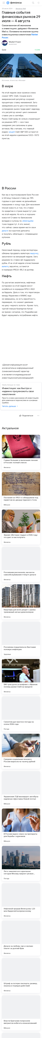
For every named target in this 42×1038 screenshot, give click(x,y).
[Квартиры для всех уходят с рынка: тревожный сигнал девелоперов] (21, 601)
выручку (34, 253)
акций (12, 132)
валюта (5, 266)
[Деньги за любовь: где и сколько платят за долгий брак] (21, 938)
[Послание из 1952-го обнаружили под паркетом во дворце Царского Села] (21, 489)
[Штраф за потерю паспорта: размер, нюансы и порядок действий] (21, 975)
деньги (5, 230)
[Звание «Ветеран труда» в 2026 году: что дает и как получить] (21, 527)
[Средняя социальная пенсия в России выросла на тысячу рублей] (21, 751)
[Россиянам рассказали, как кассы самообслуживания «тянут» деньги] (21, 564)
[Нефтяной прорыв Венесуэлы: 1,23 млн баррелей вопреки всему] (21, 900)
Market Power (15, 42)
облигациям (27, 221)
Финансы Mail (21, 8)
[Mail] (8, 3)
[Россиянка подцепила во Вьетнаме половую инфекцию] (21, 639)
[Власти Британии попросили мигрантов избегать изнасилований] (21, 1012)
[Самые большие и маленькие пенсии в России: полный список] (21, 452)
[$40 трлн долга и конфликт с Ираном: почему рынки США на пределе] (21, 676)
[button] (21, 66)
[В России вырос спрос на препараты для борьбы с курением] (21, 826)
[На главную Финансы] (15, 3)
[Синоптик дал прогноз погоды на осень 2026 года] (21, 713)
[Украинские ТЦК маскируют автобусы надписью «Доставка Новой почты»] (21, 788)
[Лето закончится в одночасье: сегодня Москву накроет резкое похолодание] (21, 863)
